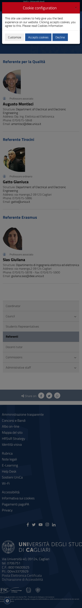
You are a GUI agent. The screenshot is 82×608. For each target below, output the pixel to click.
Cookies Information (50, 25)
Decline (60, 37)
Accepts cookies (38, 37)
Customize (14, 37)
